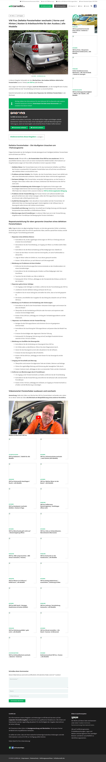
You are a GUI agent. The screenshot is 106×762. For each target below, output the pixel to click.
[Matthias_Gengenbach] (11, 113)
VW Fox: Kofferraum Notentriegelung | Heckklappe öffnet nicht (49, 506)
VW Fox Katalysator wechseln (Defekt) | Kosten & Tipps (18, 507)
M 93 (35, 76)
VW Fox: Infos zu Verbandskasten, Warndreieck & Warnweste (50, 532)
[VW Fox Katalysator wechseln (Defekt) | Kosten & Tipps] (22, 489)
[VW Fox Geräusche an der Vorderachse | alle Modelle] (54, 538)
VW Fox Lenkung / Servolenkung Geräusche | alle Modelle (50, 606)
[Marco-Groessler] (19, 113)
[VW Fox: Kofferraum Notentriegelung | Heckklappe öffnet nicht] (54, 489)
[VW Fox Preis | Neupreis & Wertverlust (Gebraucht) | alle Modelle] (84, 36)
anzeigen (40, 137)
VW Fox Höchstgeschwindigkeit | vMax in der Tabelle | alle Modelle (82, 93)
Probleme (11, 479)
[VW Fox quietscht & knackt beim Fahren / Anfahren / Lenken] (84, 15)
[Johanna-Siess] (21, 113)
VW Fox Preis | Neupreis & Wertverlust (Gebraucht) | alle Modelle (81, 51)
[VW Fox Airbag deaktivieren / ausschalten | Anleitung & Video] (54, 563)
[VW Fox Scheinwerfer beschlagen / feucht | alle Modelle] (22, 464)
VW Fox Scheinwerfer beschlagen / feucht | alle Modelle (19, 482)
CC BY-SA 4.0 (40, 76)
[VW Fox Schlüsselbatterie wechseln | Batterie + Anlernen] (22, 638)
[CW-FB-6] (16, 747)
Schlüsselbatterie (13, 653)
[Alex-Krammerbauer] (24, 113)
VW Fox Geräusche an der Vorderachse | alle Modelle (48, 556)
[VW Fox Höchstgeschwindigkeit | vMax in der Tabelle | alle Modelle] (84, 78)
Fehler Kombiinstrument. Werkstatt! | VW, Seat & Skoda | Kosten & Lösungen (81, 72)
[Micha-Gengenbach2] (16, 113)
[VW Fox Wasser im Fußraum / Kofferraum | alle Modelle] (22, 563)
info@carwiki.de (59, 758)
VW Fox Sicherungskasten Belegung (55, 191)
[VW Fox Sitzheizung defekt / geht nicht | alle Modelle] (22, 613)
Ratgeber (42, 454)
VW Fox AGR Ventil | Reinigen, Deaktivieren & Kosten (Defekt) (18, 606)
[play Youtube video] (38, 417)
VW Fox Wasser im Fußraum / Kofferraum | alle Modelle (18, 581)
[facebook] (95, 6)
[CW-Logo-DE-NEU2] (17, 6)
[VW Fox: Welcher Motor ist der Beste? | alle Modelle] (54, 464)
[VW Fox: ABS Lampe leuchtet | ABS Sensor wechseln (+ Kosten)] (22, 538)
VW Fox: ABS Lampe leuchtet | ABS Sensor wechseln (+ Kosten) (19, 556)
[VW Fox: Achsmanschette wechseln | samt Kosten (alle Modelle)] (54, 439)
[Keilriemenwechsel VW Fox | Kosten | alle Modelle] (54, 638)
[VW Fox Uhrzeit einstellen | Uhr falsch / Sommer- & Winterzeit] (54, 613)
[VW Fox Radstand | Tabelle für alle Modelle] (22, 439)
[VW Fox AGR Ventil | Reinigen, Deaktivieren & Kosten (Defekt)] (22, 588)
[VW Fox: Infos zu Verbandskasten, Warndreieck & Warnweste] (54, 514)
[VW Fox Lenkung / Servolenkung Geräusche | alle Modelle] (54, 588)
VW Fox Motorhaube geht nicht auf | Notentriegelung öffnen (19, 532)
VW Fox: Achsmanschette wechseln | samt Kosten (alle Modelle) (51, 457)
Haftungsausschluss (46, 758)
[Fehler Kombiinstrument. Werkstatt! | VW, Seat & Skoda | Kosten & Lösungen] (84, 57)
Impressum (25, 758)
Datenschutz (34, 758)
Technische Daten (13, 454)
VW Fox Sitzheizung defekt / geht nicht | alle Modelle (19, 631)
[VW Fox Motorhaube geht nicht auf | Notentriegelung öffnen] (22, 514)
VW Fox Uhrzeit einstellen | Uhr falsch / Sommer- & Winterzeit (50, 631)
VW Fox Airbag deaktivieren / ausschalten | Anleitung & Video (50, 581)
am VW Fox (31, 82)
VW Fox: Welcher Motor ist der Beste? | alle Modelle (49, 482)
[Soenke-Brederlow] (14, 113)
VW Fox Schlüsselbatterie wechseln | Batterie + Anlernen (19, 656)
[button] (91, 6)
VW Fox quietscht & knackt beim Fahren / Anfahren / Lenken (80, 30)
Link (44, 76)
